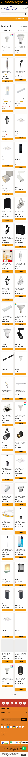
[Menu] (2, 8)
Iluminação (6, 22)
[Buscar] (25, 14)
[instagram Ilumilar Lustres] (3, 703)
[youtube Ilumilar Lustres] (11, 703)
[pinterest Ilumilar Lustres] (24, 703)
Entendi (23, 754)
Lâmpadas (11, 22)
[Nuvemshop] (14, 751)
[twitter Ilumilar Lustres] (20, 703)
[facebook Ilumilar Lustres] (7, 703)
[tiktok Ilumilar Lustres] (16, 703)
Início (2, 22)
